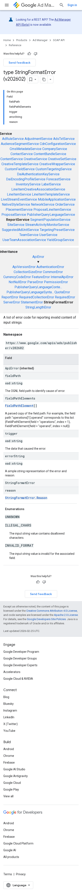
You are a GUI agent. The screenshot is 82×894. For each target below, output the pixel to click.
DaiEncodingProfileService (25, 179)
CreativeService (35, 159)
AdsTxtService (64, 139)
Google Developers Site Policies (46, 619)
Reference (15, 45)
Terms (7, 874)
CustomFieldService (20, 169)
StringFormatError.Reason (26, 498)
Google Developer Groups (20, 658)
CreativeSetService (62, 159)
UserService (48, 235)
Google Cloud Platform (18, 843)
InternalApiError (62, 277)
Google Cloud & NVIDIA (18, 678)
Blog (6, 697)
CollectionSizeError (28, 272)
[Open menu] (7, 5)
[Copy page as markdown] (44, 79)
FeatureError (41, 277)
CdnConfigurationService (58, 144)
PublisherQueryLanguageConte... (38, 287)
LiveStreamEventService (19, 199)
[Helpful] (29, 54)
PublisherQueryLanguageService (51, 215)
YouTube (9, 730)
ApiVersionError (24, 267)
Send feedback (19, 62)
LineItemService (19, 194)
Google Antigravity (15, 776)
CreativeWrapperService (57, 164)
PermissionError (56, 282)
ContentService (11, 159)
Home (7, 40)
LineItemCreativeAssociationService (38, 189)
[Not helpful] (35, 54)
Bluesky (8, 703)
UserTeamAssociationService (24, 240)
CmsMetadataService (25, 149)
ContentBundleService (50, 154)
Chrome (8, 755)
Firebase (9, 762)
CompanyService (54, 149)
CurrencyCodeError (17, 277)
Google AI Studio (14, 769)
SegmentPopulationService (50, 220)
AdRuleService (13, 139)
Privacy (21, 874)
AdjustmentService (38, 139)
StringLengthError (38, 307)
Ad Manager (46, 5)
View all (8, 796)
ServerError (11, 302)
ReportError (9, 297)
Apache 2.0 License (66, 615)
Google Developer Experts (20, 665)
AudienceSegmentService (20, 144)
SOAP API (59, 40)
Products (21, 40)
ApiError (38, 257)
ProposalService (13, 215)
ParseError (35, 282)
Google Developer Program (21, 651)
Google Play (11, 789)
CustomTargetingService (54, 169)
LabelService (51, 184)
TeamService (28, 235)
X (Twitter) (10, 724)
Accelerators (11, 672)
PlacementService (19, 210)
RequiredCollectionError (36, 297)
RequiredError (65, 297)
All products (11, 857)
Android (8, 749)
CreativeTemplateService (19, 164)
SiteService (15, 225)
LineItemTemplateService (51, 194)
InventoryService (28, 184)
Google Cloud (12, 782)
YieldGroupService (60, 240)
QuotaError (62, 292)
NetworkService (42, 204)
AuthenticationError (50, 267)
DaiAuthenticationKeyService (38, 174)
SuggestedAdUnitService (20, 230)
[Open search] (61, 5)
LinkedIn (8, 717)
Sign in (72, 5)
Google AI (9, 850)
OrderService (65, 204)
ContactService (22, 154)
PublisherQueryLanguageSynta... (30, 292)
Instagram (10, 710)
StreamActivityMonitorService (47, 225)
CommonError (53, 272)
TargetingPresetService (57, 230)
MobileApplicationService (57, 199)
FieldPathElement (19, 406)
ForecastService (58, 179)
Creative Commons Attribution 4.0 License (51, 610)
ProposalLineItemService (52, 210)
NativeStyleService (16, 204)
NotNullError (17, 282)
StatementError (32, 302)
